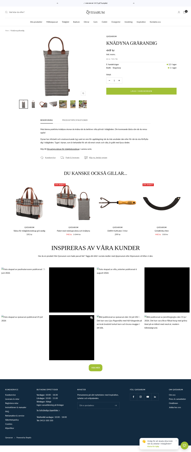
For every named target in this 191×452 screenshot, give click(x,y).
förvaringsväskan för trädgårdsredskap (63, 149)
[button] (24, 290)
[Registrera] (116, 405)
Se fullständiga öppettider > (48, 410)
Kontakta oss (155, 22)
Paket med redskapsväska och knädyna (73, 231)
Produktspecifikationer (75, 120)
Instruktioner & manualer (15, 407)
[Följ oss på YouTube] (147, 396)
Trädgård (65, 22)
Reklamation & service (14, 415)
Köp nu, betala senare (98, 157)
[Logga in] (179, 12)
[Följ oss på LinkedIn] (155, 396)
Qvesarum (111, 36)
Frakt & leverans (72, 157)
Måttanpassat (52, 22)
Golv (95, 22)
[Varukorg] (184, 12)
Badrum (76, 22)
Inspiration (141, 22)
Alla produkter (36, 22)
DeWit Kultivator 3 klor (117, 231)
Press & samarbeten (177, 399)
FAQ (7, 411)
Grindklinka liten (162, 231)
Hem (7, 31)
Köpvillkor (9, 428)
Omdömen (173, 403)
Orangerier (115, 22)
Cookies (8, 424)
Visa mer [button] (95, 368)
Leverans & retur (12, 399)
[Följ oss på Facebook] (133, 396)
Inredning (129, 22)
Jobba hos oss (175, 407)
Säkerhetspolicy (12, 420)
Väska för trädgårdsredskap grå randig (29, 231)
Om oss (172, 395)
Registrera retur (11, 403)
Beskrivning (46, 120)
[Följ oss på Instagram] (140, 396)
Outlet (104, 22)
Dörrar (86, 22)
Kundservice (50, 157)
